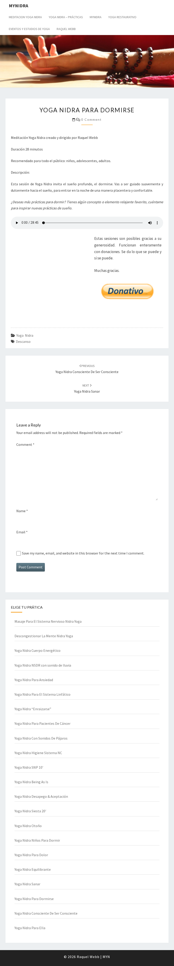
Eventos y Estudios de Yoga (29, 29)
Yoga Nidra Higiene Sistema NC (38, 752)
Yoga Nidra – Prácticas (66, 17)
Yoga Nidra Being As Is (31, 782)
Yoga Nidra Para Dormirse (34, 898)
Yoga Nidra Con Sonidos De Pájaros (41, 738)
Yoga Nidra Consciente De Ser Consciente (45, 913)
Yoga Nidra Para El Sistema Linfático (42, 694)
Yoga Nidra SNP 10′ (28, 767)
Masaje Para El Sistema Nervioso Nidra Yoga (48, 621)
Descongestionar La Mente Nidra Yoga (43, 636)
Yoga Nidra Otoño (28, 825)
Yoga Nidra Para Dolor (31, 855)
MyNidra (96, 17)
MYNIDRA (18, 5)
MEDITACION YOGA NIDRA (25, 17)
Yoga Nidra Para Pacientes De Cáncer (42, 723)
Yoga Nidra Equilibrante (32, 869)
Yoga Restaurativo (122, 17)
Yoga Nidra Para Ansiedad (33, 679)
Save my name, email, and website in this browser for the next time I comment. (83, 553)
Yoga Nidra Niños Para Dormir (37, 840)
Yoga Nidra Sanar (27, 884)
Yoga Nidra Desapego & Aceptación (41, 796)
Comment (25, 444)
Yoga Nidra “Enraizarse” (32, 709)
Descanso (23, 341)
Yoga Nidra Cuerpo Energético (37, 650)
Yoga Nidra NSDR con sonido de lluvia (42, 665)
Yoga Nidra (24, 335)
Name (22, 511)
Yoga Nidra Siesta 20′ (30, 811)
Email (22, 532)
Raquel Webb (66, 29)
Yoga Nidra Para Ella (29, 928)
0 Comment (91, 119)
